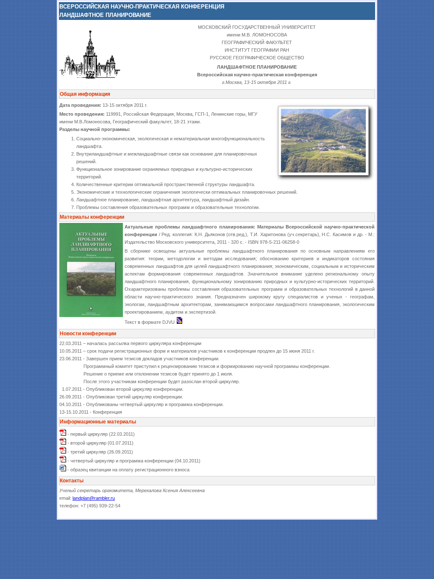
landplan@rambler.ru (93, 498)
